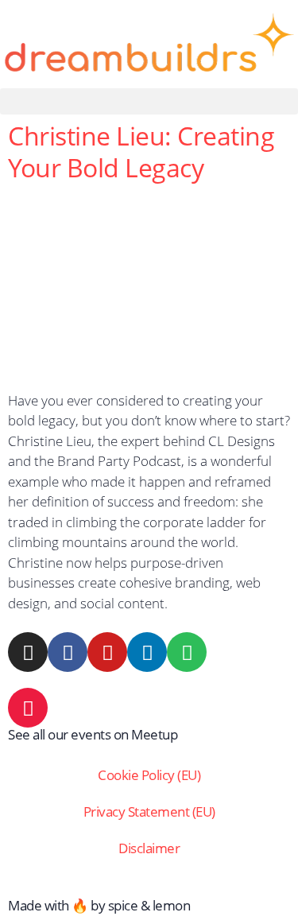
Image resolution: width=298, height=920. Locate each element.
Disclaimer (149, 848)
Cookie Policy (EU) (149, 775)
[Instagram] (28, 652)
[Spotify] (187, 652)
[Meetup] (28, 708)
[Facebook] (67, 652)
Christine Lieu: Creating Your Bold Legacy (141, 151)
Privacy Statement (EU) (149, 811)
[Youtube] (107, 652)
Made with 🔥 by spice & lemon (99, 905)
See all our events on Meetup (92, 734)
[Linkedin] (147, 652)
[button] (149, 101)
